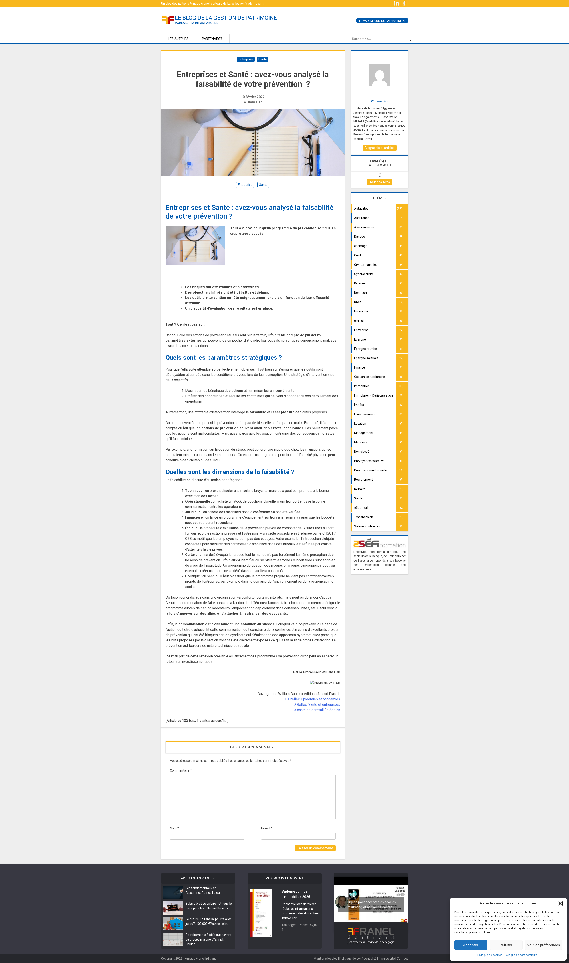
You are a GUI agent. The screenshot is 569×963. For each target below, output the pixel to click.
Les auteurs (178, 39)
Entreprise (246, 59)
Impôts (359, 405)
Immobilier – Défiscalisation (373, 395)
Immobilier (361, 386)
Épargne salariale (366, 358)
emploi (359, 320)
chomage (360, 246)
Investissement (365, 414)
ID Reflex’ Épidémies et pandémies (312, 699)
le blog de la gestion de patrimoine (226, 18)
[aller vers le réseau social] (397, 3)
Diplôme (360, 283)
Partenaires (212, 39)
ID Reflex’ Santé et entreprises (316, 704)
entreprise (245, 185)
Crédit (358, 255)
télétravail (361, 507)
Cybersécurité (364, 274)
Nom (174, 828)
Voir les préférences (543, 945)
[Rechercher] (411, 38)
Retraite (359, 489)
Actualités (361, 208)
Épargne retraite (365, 349)
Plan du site (387, 958)
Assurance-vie (364, 227)
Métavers (360, 442)
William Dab (252, 102)
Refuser (506, 945)
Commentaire (181, 770)
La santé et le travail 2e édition (316, 710)
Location (360, 423)
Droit (357, 302)
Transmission (363, 517)
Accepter (470, 945)
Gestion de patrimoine (369, 377)
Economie (361, 311)
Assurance (361, 218)
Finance (359, 367)
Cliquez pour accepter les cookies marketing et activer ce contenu (371, 904)
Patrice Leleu (211, 892)
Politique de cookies (489, 955)
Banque (359, 236)
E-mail (266, 828)
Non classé (361, 451)
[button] (560, 903)
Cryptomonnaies (365, 264)
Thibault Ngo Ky (217, 908)
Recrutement (363, 479)
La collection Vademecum (245, 3)
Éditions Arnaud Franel (194, 3)
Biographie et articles (379, 148)
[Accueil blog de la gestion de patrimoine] (168, 19)
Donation (360, 292)
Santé (262, 59)
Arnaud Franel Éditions (200, 958)
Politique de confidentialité (521, 955)
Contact (402, 958)
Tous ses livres (379, 182)
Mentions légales (325, 958)
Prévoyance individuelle (370, 470)
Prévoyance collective (369, 461)
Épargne (360, 339)
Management (363, 433)
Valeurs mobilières (367, 526)
